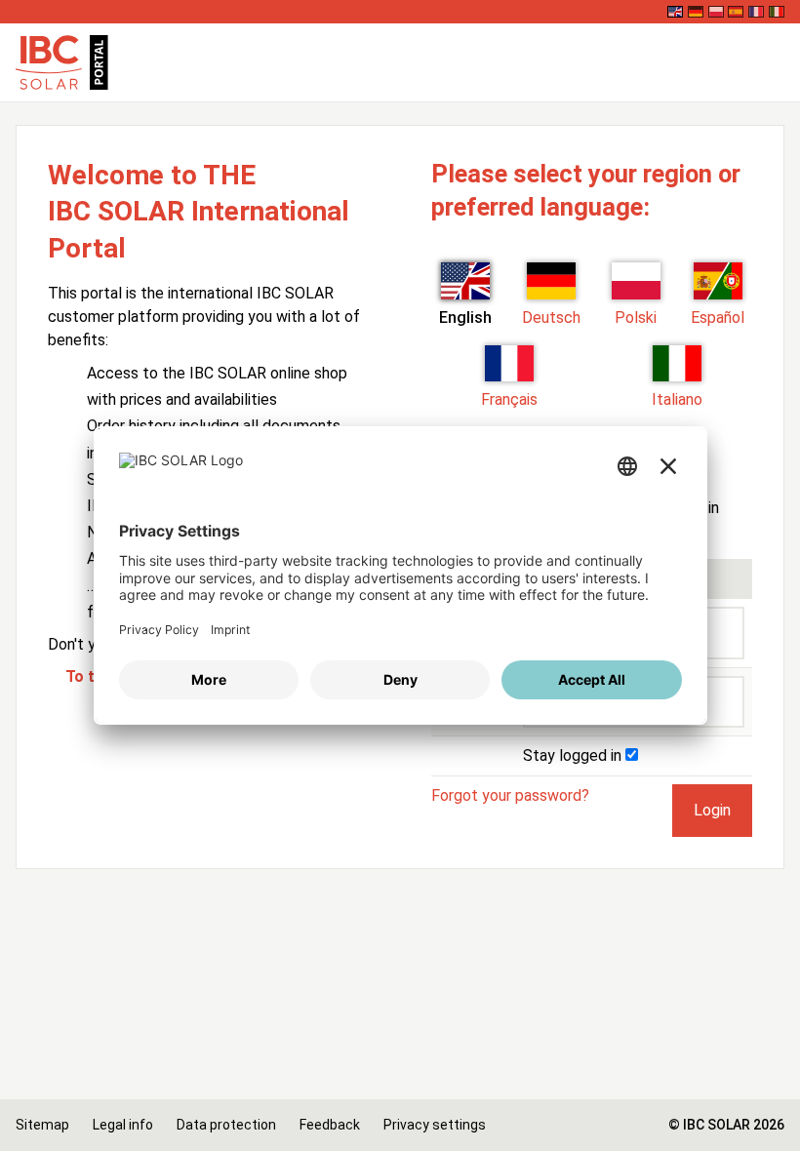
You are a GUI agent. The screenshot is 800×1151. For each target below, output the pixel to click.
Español (717, 317)
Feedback (330, 1124)
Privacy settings (434, 1124)
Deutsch (551, 317)
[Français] (756, 12)
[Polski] (716, 12)
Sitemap (42, 1124)
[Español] (735, 12)
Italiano (677, 399)
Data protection (226, 1124)
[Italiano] (776, 12)
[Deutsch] (695, 12)
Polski (636, 317)
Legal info (123, 1124)
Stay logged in (574, 755)
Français (509, 399)
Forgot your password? (510, 795)
